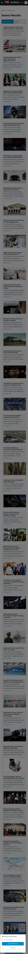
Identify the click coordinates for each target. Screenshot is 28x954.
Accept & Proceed (13, 943)
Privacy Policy (9, 939)
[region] (13, 943)
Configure (13, 948)
